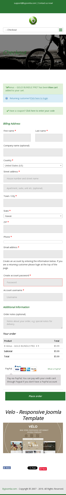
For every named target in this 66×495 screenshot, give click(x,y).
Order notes (15, 314)
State (7, 210)
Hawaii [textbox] (8, 216)
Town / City (10, 196)
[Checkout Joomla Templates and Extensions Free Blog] (33, 21)
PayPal (21, 368)
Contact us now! (45, 3)
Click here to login (39, 98)
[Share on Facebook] (7, 468)
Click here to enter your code (40, 110)
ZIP (6, 222)
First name (10, 130)
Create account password (17, 275)
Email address (11, 247)
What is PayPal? (54, 369)
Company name (16, 145)
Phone (8, 236)
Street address (12, 171)
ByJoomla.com (9, 488)
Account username (14, 290)
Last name (41, 130)
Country (8, 160)
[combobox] (33, 165)
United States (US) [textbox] (14, 165)
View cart (52, 87)
